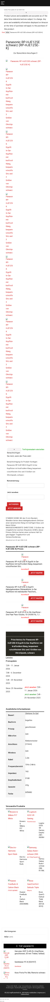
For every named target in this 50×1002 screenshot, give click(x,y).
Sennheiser (18, 966)
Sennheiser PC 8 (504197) (25, 962)
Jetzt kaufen (36, 573)
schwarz (28, 792)
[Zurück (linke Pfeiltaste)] (1, 1001)
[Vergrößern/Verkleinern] (1, 999)
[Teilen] (6, 999)
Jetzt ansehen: (13, 492)
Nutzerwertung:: (13, 481)
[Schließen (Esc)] (8, 999)
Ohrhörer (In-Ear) (32, 713)
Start (3, 32)
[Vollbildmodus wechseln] (3, 999)
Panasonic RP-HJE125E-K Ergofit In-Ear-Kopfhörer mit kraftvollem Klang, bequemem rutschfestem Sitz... (24, 564)
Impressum (41, 993)
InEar (7, 32)
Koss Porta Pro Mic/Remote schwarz (30, 973)
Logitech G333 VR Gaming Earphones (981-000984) (43, 830)
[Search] (47, 3)
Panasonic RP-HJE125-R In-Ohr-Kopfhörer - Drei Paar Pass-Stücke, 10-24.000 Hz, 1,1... (24, 613)
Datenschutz (25, 994)
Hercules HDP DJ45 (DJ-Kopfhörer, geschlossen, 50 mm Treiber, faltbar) (30, 952)
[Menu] (3, 3)
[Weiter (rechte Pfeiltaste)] (3, 1001)
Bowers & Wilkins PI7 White (22, 826)
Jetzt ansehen (14, 508)
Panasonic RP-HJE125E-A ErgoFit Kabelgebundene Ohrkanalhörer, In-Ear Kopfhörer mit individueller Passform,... (21, 589)
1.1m (27, 758)
